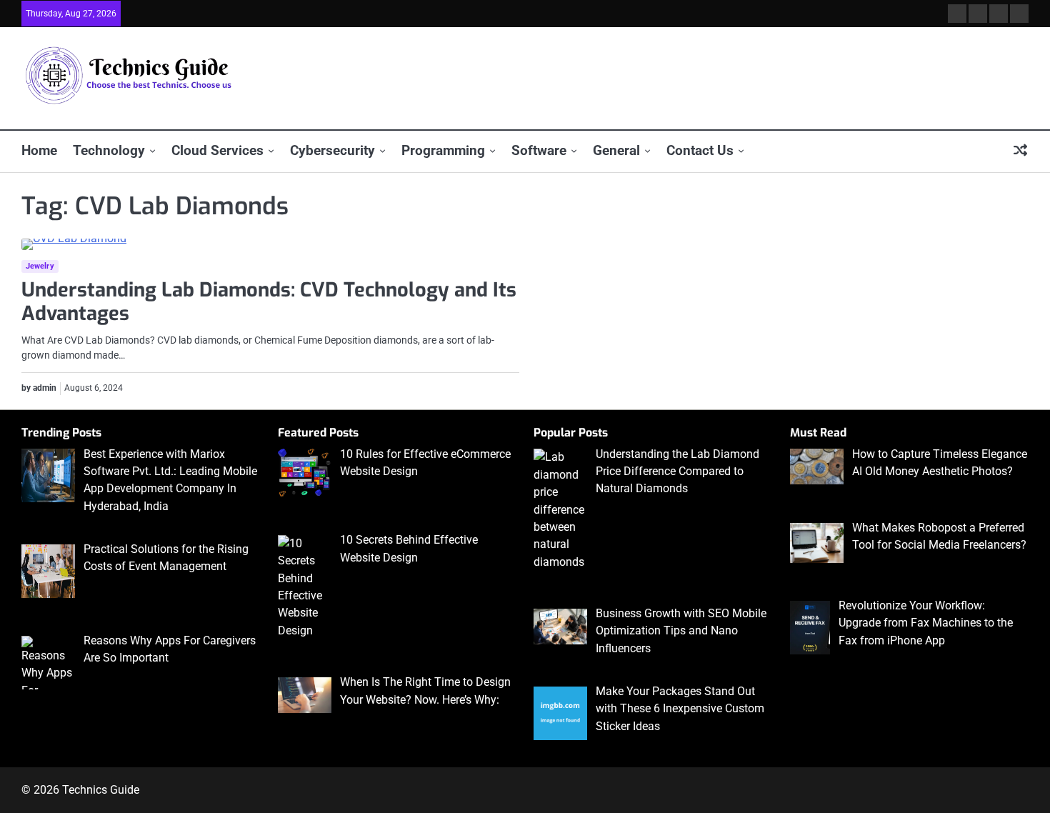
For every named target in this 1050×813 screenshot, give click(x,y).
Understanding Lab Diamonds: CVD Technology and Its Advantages (268, 301)
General (616, 150)
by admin (38, 388)
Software (538, 150)
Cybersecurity (332, 150)
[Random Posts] (1020, 151)
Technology (109, 150)
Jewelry (40, 266)
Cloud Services (217, 150)
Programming (443, 150)
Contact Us (700, 150)
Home (39, 150)
